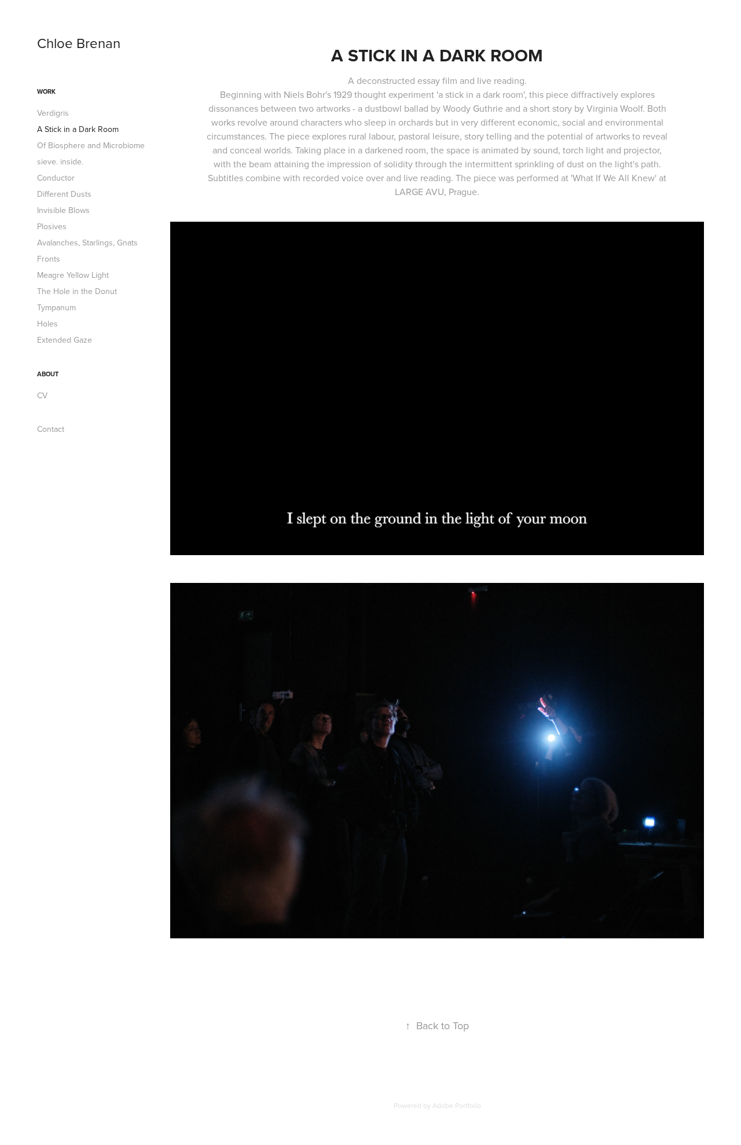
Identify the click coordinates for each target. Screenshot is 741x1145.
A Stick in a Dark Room (78, 129)
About (47, 374)
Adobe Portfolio (456, 1105)
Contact (50, 429)
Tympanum (56, 307)
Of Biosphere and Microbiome (91, 145)
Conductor (56, 178)
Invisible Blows (63, 210)
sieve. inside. (60, 161)
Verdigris (53, 113)
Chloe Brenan (78, 43)
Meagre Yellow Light (73, 275)
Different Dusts (64, 194)
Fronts (48, 259)
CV (42, 395)
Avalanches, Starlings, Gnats (87, 242)
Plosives (52, 226)
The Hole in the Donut (77, 291)
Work (46, 91)
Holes (47, 323)
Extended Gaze (64, 340)
